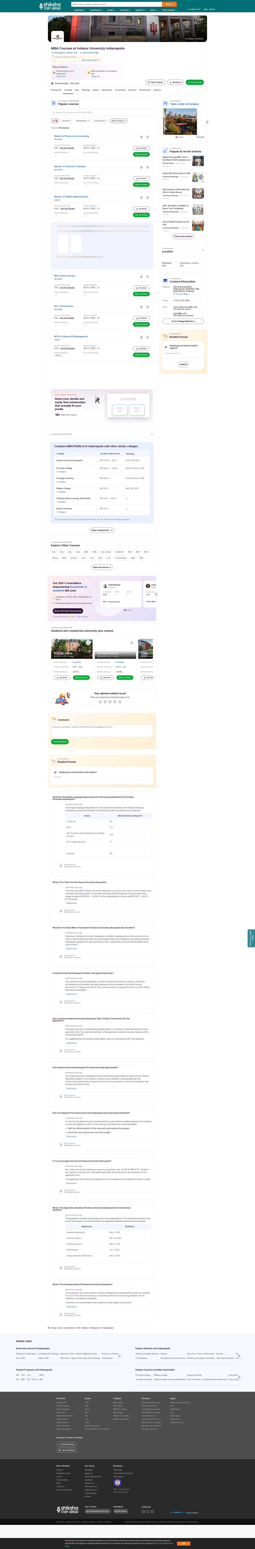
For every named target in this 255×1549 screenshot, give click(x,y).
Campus (157, 90)
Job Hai (87, 1496)
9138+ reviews (82, 617)
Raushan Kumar (168, 163)
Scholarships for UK (149, 1416)
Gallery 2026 (43, 1358)
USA (75, 53)
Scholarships (145, 90)
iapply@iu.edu (180, 313)
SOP (171, 1406)
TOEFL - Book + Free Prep (251, 938)
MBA (104, 601)
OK (183, 1543)
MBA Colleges (118, 1403)
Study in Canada (62, 1406)
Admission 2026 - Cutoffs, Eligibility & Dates (78, 1354)
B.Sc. (23, 1375)
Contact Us (194, 9)
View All (200, 137)
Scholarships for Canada (151, 1409)
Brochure (177, 82)
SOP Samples (175, 1409)
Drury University (235, 1379)
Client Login (117, 1470)
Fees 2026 (20, 1358)
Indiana (69, 53)
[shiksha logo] (67, 1509)
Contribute (118, 1507)
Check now (61, 76)
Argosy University (64, 508)
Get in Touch (91, 1507)
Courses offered (59, 662)
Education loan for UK (150, 1429)
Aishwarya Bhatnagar (170, 177)
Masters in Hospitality (121, 1416)
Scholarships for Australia (151, 1412)
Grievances (60, 1522)
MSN (41, 1375)
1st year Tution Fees (62, 145)
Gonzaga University (65, 478)
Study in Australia (62, 1409)
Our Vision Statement (64, 1490)
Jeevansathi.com (91, 1487)
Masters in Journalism (121, 1419)
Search (169, 4)
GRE (86, 1406)
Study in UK (60, 1412)
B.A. (18, 1379)
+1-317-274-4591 (181, 300)
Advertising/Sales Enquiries (123, 1473)
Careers (59, 1477)
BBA (23, 1379)
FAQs (58, 1483)
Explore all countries (63, 1429)
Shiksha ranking (59, 672)
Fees (77, 90)
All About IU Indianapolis (26, 1354)
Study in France (62, 1419)
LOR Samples (175, 1416)
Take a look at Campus (184, 104)
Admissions (107, 90)
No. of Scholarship (91, 152)
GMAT (87, 1403)
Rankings (86, 90)
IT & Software (141, 1358)
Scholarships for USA (149, 1406)
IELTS (86, 148)
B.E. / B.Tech (32, 1379)
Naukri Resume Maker (93, 1477)
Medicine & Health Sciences (147, 1354)
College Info (56, 90)
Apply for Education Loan (151, 1403)
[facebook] (143, 1511)
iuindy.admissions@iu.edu (185, 307)
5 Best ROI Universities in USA (176, 173)
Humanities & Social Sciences (173, 1358)
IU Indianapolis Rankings (48, 1354)
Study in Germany (62, 1426)
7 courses (76, 662)
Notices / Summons (73, 1522)
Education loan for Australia (152, 1426)
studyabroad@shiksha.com (99, 1511)
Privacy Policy (159, 1543)
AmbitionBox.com (91, 1490)
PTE (86, 1416)
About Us (59, 1470)
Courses (68, 90)
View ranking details (89, 60)
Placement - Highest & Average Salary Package (80, 1358)
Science (164, 1354)
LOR (171, 1412)
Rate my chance (141, 154)
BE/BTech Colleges (120, 1409)
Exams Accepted (90, 145)
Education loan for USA (150, 1419)
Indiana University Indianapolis (69, 460)
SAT (86, 1419)
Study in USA (61, 1403)
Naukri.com (89, 1473)
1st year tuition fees (61, 667)
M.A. (83, 891)
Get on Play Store (68, 1444)
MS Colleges (118, 1406)
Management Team (63, 1473)
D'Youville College (64, 468)
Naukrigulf (88, 1480)
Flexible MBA (150, 601)
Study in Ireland (62, 1422)
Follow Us (146, 1507)
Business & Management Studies (201, 1358)
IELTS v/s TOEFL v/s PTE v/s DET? (97, 1429)
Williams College (63, 488)
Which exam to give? (92, 1426)
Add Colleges (118, 1477)
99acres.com (89, 1483)
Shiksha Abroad (90, 1493)
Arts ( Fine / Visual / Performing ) (200, 1354)
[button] (155, 82)
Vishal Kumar (114, 585)
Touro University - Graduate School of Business (207, 1379)
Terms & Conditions (104, 1522)
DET (86, 1412)
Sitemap (92, 1522)
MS (17, 1375)
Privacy (85, 1522)
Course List (196, 82)
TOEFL (93, 148)
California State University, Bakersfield (73, 498)
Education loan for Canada (151, 1422)
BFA (41, 1379)
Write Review (122, 1511)
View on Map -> (183, 294)
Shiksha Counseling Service (180, 1403)
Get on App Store (68, 1450)
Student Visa (174, 1419)
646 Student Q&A (91, 53)
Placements (120, 90)
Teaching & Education (225, 1358)
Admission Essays (176, 1422)
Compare (62, 472)
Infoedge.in (89, 1470)
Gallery (96, 90)
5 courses (119, 662)
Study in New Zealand (64, 1416)
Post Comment (60, 742)
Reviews (132, 90)
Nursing (219, 1354)
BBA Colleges (118, 1412)
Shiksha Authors (62, 1480)
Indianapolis (59, 53)
